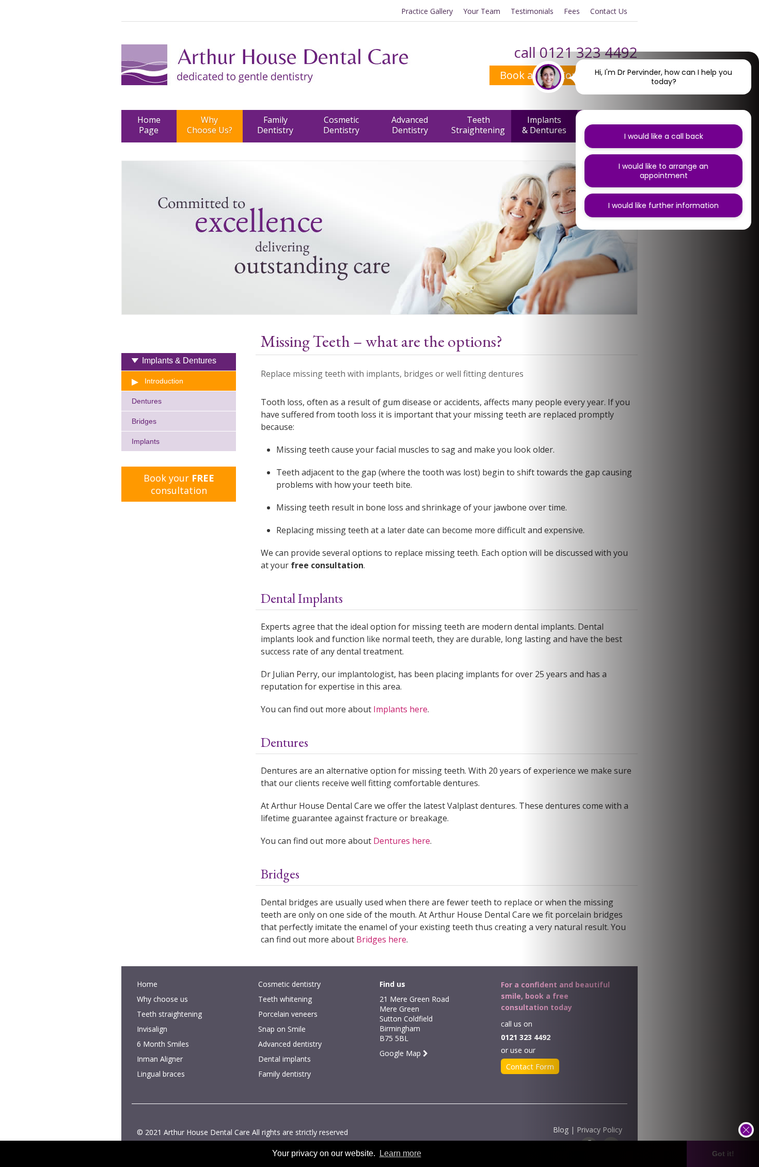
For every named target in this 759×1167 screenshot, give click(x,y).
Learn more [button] (400, 1153)
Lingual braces (161, 1074)
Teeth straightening (169, 1014)
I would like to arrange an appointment (663, 171)
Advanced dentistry (290, 1044)
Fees (572, 11)
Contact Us (608, 11)
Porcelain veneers (288, 1014)
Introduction (164, 381)
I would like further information (663, 205)
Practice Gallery (427, 11)
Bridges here (381, 939)
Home (147, 984)
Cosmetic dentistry (289, 984)
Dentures (147, 401)
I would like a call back (663, 136)
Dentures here (401, 840)
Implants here (399, 709)
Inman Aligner (160, 1059)
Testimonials (532, 11)
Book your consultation (179, 484)
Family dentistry (284, 1074)
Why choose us (162, 999)
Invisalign (152, 1029)
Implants (146, 441)
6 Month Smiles (163, 1044)
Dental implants (284, 1059)
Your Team (481, 11)
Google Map (401, 1053)
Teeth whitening (285, 999)
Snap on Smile (282, 1029)
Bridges (144, 421)
